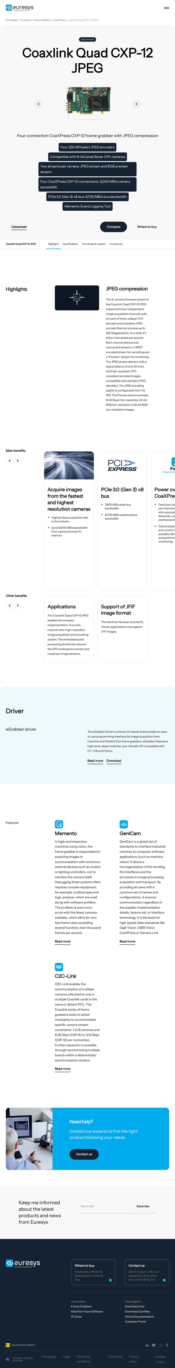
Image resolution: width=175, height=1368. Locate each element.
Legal (66, 1356)
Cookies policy (161, 1359)
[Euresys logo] (23, 1263)
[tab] (53, 244)
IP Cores (76, 1316)
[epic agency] (7, 1359)
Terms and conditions (83, 1359)
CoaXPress (59, 20)
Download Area (134, 1306)
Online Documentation (139, 1316)
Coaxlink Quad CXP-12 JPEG (83, 20)
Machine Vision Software (87, 1311)
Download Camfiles (137, 1311)
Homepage (12, 20)
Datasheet (19, 227)
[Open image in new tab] (69, 465)
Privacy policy (134, 1359)
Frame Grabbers (42, 20)
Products (25, 20)
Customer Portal (135, 1321)
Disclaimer (115, 1356)
